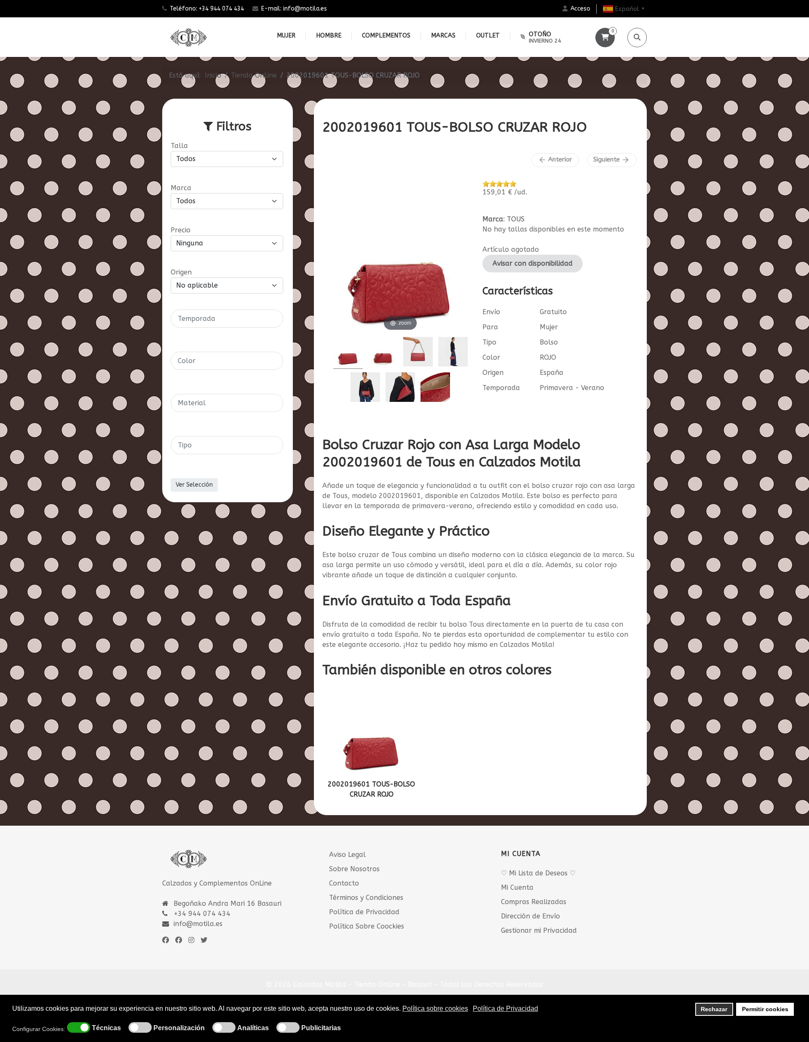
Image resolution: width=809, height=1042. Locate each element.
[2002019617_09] (418, 353)
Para (490, 327)
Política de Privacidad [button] (505, 1008)
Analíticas (253, 1028)
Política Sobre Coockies (366, 926)
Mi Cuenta (517, 887)
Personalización (179, 1028)
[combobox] (227, 319)
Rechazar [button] (714, 1009)
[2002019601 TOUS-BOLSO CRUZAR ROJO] (371, 733)
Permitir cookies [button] (765, 1009)
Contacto (344, 883)
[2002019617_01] (348, 353)
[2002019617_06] (453, 353)
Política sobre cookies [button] (435, 1008)
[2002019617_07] (400, 388)
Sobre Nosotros (354, 869)
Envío (491, 312)
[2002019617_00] (383, 353)
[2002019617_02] (435, 388)
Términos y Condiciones (366, 898)
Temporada (501, 388)
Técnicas (106, 1028)
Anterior (555, 160)
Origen (493, 373)
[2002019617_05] (365, 388)
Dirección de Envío (530, 916)
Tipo (489, 342)
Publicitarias (321, 1028)
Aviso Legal (347, 855)
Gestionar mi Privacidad (539, 930)
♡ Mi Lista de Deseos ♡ (538, 873)
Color (491, 357)
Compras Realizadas (533, 902)
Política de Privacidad (364, 912)
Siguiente (611, 160)
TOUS (516, 219)
